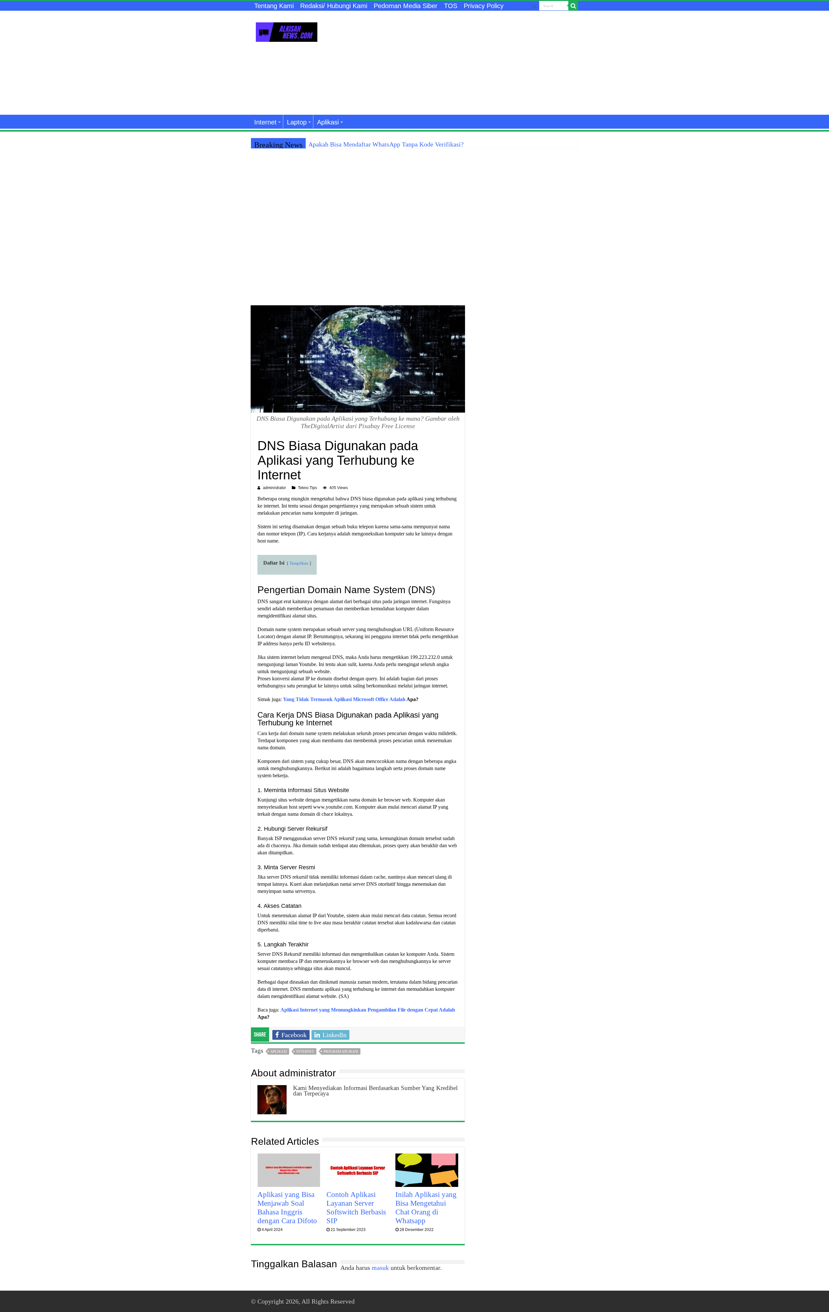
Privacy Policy (484, 5)
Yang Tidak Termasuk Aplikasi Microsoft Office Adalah (344, 699)
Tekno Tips (307, 488)
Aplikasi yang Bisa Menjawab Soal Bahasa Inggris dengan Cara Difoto (287, 1207)
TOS (450, 5)
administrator (274, 488)
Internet (265, 122)
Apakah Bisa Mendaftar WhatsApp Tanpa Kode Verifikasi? (386, 144)
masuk (380, 1267)
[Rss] (534, 6)
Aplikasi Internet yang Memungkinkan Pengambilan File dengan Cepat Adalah (367, 1010)
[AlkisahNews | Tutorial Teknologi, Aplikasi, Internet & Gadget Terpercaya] (286, 31)
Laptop (297, 122)
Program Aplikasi (341, 1051)
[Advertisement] (455, 63)
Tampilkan (299, 563)
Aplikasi (328, 122)
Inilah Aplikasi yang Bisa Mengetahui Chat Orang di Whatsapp (426, 1207)
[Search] (573, 6)
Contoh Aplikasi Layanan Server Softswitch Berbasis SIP (356, 1207)
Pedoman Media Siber (405, 5)
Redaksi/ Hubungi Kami (333, 5)
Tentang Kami (274, 5)
